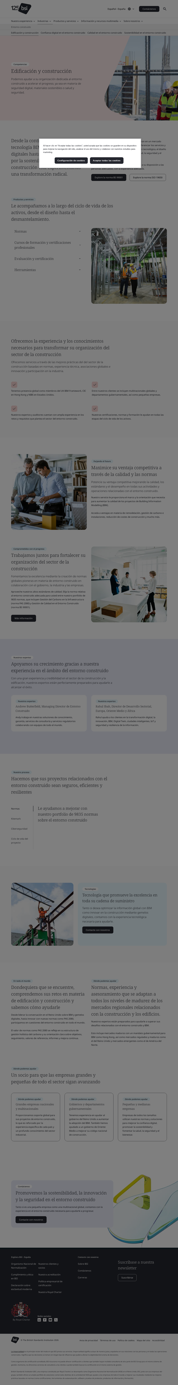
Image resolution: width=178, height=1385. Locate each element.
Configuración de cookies (71, 160)
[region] (90, 153)
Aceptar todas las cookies (107, 160)
